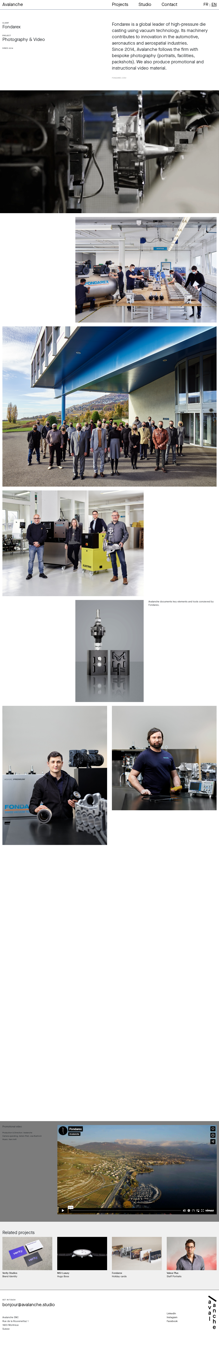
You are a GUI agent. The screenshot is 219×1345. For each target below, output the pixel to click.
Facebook (172, 1321)
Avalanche (12, 4)
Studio (145, 4)
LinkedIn (171, 1313)
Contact (169, 4)
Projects (120, 4)
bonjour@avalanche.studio (28, 1305)
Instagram (172, 1317)
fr (205, 4)
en (214, 4)
